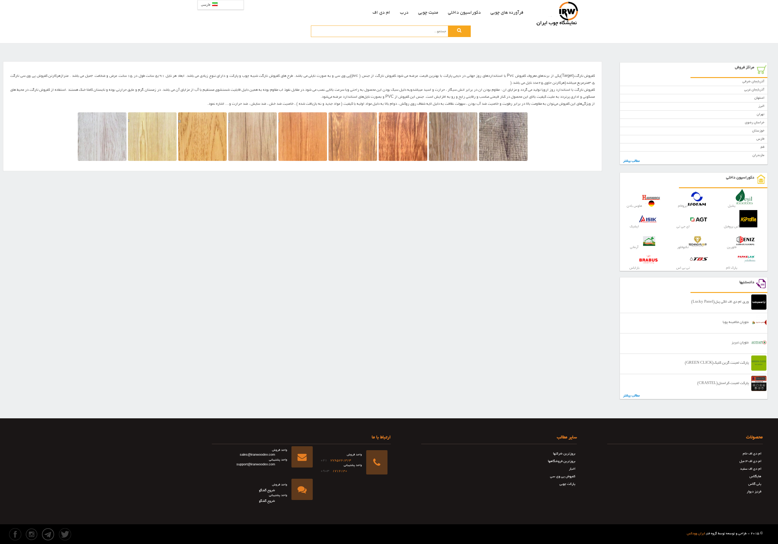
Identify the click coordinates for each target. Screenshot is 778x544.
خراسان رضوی (754, 122)
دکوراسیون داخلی (464, 12)
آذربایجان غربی (754, 90)
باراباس (634, 268)
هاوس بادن (634, 206)
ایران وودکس (696, 534)
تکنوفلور (683, 247)
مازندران (758, 155)
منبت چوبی (428, 12)
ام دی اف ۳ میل (750, 461)
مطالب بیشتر (631, 161)
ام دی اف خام (752, 454)
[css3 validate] (372, 529)
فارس (760, 139)
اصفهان (759, 98)
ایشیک (634, 227)
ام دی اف (381, 12)
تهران (760, 114)
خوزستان (758, 131)
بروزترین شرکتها (564, 454)
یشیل (731, 206)
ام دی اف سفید (750, 469)
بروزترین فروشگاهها (561, 461)
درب (404, 12)
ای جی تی (683, 227)
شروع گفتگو (267, 490)
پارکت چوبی (567, 484)
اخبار (572, 469)
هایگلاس (755, 476)
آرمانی (634, 247)
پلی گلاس (754, 484)
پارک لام (731, 268)
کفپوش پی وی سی (562, 476)
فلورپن (731, 247)
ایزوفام (683, 206)
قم (762, 147)
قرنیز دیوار (754, 492)
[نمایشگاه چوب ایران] (557, 14)
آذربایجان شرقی (753, 81)
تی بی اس (683, 268)
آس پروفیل (731, 227)
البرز (761, 106)
